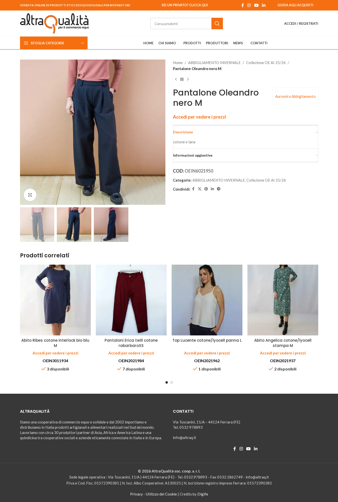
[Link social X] (199, 189)
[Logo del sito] (54, 23)
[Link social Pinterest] (206, 189)
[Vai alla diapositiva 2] (171, 382)
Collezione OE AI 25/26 (266, 62)
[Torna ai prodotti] (182, 80)
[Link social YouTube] (256, 5)
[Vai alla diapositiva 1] (166, 382)
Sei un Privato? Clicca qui (185, 5)
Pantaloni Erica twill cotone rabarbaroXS (131, 343)
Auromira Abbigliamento (295, 96)
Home (178, 62)
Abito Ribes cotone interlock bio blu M (55, 343)
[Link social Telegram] (218, 189)
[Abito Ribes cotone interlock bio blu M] (55, 300)
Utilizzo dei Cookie (161, 494)
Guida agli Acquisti (295, 5)
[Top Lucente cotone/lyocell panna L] (207, 300)
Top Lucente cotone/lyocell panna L (207, 340)
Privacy (136, 494)
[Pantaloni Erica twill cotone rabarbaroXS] (131, 300)
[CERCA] (217, 23)
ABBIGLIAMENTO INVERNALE (214, 62)
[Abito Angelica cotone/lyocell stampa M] (282, 300)
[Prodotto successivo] (188, 80)
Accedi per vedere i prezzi (199, 117)
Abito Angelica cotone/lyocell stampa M (282, 343)
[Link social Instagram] (249, 5)
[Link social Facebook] (243, 5)
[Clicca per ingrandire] (30, 195)
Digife (202, 494)
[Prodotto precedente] (176, 80)
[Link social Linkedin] (263, 5)
